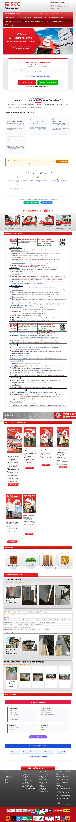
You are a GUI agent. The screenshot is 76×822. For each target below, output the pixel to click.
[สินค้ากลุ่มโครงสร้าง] (12, 541)
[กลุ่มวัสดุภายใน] (30, 468)
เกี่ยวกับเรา (22, 25)
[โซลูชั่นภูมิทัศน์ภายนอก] (63, 436)
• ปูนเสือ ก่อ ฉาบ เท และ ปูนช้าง (14, 727)
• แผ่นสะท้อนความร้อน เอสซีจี (46, 712)
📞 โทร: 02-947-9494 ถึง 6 (26, 82)
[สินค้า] (29, 534)
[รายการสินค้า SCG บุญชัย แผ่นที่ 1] (38, 280)
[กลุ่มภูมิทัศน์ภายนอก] (63, 467)
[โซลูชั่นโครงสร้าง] (14, 506)
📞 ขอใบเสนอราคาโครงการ (62, 161)
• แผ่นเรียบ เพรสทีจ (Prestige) (14, 714)
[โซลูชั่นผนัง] (30, 436)
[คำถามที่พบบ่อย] (38, 768)
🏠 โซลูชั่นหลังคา (15, 751)
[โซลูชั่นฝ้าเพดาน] (46, 436)
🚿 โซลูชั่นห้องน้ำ (61, 751)
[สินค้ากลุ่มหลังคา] (13, 484)
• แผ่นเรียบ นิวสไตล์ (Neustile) (14, 716)
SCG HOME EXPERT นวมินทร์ (12, 13)
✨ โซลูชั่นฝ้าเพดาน (48, 751)
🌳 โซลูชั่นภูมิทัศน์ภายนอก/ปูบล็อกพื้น (38, 756)
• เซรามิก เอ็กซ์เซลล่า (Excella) (14, 710)
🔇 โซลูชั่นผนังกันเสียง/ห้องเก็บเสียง (31, 751)
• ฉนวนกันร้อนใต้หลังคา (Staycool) (46, 710)
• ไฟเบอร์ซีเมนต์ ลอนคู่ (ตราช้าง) (14, 717)
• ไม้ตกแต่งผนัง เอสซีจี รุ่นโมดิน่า (46, 731)
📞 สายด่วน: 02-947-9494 (46, 202)
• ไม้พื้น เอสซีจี (43, 729)
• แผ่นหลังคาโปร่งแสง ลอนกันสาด (14, 719)
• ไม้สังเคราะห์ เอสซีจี (44, 727)
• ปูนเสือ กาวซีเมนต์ (12, 729)
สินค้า (33, 13)
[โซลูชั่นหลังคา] (15, 439)
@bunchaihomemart (52, 82)
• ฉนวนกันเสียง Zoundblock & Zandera (47, 714)
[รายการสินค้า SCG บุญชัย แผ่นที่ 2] (38, 365)
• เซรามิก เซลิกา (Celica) (13, 712)
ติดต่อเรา (29, 25)
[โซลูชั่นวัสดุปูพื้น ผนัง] (29, 503)
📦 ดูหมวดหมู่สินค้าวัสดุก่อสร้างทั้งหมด (38, 736)
